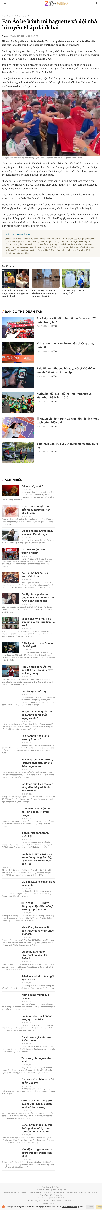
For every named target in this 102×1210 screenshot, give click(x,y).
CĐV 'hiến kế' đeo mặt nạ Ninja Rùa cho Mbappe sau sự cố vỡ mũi (15, 293)
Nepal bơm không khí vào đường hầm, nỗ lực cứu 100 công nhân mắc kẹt (36, 1128)
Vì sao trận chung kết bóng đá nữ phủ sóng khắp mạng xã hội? (37, 715)
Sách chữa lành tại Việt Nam (17, 234)
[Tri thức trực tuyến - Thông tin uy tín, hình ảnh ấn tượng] (56, 3)
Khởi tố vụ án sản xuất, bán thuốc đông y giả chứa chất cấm (37, 930)
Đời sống (8, 16)
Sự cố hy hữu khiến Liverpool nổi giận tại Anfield (34, 955)
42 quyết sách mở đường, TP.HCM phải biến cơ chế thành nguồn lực (37, 763)
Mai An (5, 36)
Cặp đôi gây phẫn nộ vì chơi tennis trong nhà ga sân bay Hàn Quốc (44, 293)
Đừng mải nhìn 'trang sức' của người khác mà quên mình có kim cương (37, 1104)
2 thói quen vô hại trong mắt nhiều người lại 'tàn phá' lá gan (35, 510)
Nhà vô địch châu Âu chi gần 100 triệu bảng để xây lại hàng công (37, 670)
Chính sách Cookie (69, 1207)
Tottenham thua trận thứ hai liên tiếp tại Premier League (36, 812)
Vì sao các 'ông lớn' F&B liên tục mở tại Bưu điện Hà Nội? (38, 622)
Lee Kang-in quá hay (33, 691)
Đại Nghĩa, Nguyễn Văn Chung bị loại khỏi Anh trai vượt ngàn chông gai (37, 597)
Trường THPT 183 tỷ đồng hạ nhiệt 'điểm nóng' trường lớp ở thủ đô (37, 906)
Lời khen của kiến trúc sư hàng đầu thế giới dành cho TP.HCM (36, 787)
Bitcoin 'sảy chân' (32, 486)
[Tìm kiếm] (97, 3)
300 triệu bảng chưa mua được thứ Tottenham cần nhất (36, 1153)
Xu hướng (23, 16)
